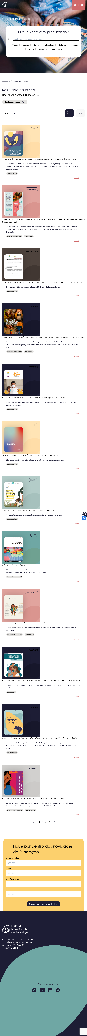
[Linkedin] (50, 990)
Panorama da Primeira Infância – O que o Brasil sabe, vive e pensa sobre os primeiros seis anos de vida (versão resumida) (43, 220)
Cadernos (75, 45)
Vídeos (15, 45)
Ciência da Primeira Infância (13, 565)
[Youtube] (42, 990)
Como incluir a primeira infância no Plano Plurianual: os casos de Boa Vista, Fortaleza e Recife (39, 738)
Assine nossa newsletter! (43, 904)
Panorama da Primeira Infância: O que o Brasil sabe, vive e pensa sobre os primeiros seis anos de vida (43, 337)
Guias (31, 49)
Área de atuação (12, 879)
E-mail (8, 869)
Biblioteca (78, 5)
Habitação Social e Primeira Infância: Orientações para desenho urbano (31, 455)
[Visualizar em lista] (69, 113)
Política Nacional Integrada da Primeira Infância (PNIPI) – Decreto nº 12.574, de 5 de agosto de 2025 (42, 282)
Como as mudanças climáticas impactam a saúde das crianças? (28, 510)
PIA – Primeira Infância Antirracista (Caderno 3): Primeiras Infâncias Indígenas (33, 798)
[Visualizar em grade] (80, 113)
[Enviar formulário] (9, 39)
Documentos (57, 49)
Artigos (26, 45)
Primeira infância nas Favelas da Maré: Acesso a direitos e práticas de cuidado (34, 398)
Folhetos (62, 45)
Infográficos (49, 45)
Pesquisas (43, 49)
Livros (36, 45)
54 (50, 821)
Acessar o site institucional (61, 5)
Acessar (76, 178)
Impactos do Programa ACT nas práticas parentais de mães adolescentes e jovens (35, 623)
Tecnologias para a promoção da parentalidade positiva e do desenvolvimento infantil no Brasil (41, 680)
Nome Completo (12, 858)
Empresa (9, 890)
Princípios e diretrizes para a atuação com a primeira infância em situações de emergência (39, 159)
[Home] (4, 4)
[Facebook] (58, 990)
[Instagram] (34, 990)
